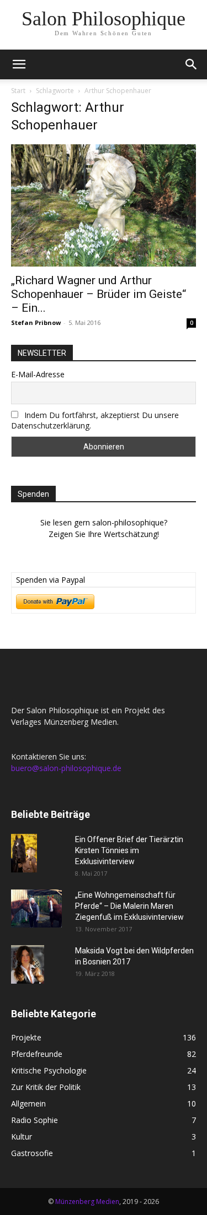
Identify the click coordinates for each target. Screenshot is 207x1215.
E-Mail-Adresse (38, 374)
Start (18, 90)
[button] (18, 64)
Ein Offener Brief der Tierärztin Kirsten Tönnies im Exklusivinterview (129, 850)
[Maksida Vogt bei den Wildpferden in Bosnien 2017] (27, 964)
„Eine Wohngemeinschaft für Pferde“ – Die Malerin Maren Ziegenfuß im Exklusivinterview (129, 906)
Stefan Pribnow (36, 322)
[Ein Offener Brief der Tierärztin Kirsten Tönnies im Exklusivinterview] (24, 853)
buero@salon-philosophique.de (66, 768)
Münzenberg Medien (87, 1201)
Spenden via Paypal (50, 579)
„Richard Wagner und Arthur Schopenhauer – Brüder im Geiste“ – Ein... (98, 294)
